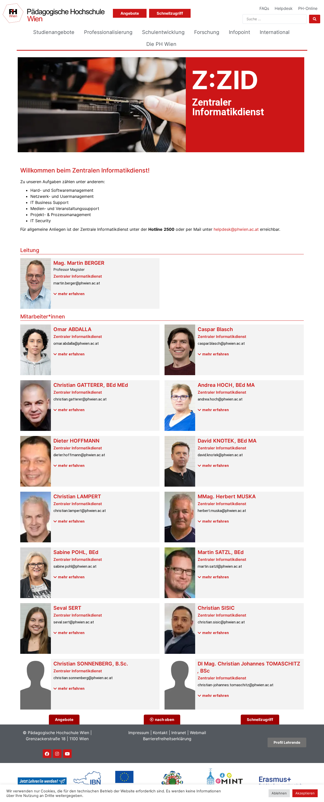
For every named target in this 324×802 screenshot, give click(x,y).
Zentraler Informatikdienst (77, 276)
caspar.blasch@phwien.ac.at (221, 343)
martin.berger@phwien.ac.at (76, 283)
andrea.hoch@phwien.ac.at (220, 399)
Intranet (178, 732)
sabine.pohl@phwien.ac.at (74, 566)
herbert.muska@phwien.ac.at (222, 510)
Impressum (138, 732)
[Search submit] (314, 19)
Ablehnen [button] (279, 793)
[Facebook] (47, 753)
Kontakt (160, 732)
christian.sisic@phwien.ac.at (221, 622)
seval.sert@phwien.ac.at (73, 622)
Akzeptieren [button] (305, 793)
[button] (69, 294)
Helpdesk (284, 8)
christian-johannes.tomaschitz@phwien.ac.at (235, 685)
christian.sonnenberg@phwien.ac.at (83, 678)
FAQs (264, 8)
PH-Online (307, 8)
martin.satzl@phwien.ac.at (220, 566)
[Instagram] (57, 753)
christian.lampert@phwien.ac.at (79, 510)
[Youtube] (67, 753)
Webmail (198, 732)
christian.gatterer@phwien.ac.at (80, 399)
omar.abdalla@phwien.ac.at (76, 343)
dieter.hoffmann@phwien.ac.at (79, 455)
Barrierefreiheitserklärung (167, 738)
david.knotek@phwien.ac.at (220, 455)
